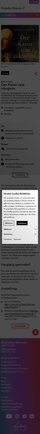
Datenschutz (8, 239)
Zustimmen (22, 223)
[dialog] (20, 217)
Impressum (17, 239)
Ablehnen (9, 223)
